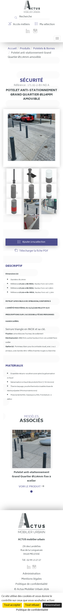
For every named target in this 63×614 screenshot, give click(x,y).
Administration (31, 574)
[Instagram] (35, 33)
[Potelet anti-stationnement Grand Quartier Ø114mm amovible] (31, 138)
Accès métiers (21, 24)
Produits (25, 49)
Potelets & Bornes (44, 49)
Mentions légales (31, 579)
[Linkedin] (27, 33)
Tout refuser (32, 605)
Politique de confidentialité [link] (32, 610)
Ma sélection (47, 24)
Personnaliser (52, 605)
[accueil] (32, 12)
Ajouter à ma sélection (33, 242)
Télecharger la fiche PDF (33, 251)
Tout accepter (12, 605)
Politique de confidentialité (31, 584)
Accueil (12, 49)
